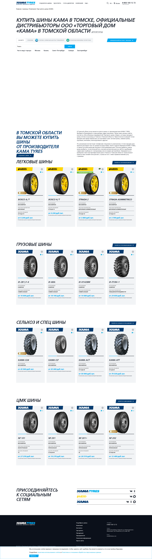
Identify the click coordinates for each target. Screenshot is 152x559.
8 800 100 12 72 (129, 3)
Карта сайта (80, 540)
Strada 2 (83, 200)
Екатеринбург (82, 50)
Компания (79, 3)
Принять (33, 556)
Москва (37, 50)
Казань (46, 50)
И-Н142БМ (84, 282)
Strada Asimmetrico (120, 200)
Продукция (79, 533)
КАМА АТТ (114, 360)
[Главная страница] (25, 3)
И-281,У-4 (23, 282)
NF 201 (51, 438)
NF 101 (21, 438)
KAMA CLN (23, 360)
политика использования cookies (49, 552)
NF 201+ (83, 438)
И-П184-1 (114, 282)
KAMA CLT (53, 360)
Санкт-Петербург (58, 50)
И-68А (51, 282)
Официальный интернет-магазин (120, 40)
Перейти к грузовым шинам (123, 245)
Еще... (87, 3)
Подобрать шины (45, 3)
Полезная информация (83, 538)
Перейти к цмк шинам (125, 401)
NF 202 (112, 438)
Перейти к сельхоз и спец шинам (121, 323)
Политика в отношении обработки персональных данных (81, 552)
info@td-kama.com (111, 536)
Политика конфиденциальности (86, 546)
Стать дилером (68, 3)
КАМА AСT (84, 360)
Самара (71, 50)
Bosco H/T (54, 200)
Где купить (57, 3)
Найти (70, 46)
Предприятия (80, 535)
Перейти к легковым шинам (123, 162)
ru (111, 3)
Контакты (79, 528)
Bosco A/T (23, 200)
